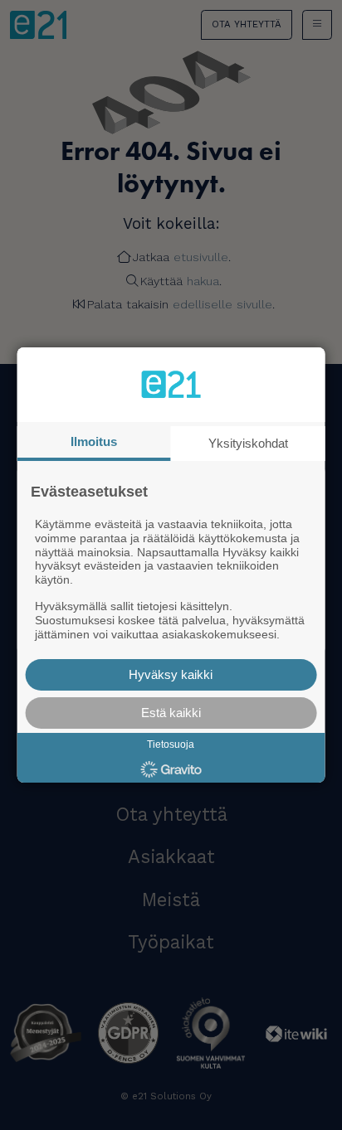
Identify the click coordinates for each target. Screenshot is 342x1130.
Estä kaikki (171, 713)
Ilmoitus (94, 441)
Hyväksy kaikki (171, 674)
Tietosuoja (170, 744)
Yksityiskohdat (248, 443)
